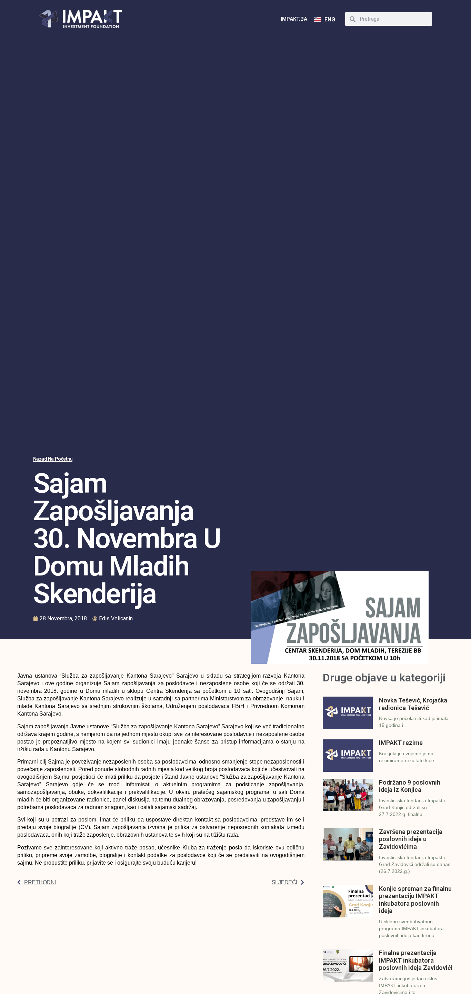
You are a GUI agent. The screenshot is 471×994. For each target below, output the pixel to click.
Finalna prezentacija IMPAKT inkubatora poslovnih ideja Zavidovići (415, 960)
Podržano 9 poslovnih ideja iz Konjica (409, 786)
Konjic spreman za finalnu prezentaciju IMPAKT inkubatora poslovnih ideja (415, 900)
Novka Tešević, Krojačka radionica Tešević (413, 704)
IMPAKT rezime (401, 742)
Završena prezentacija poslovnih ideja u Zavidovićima (410, 839)
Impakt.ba (294, 19)
